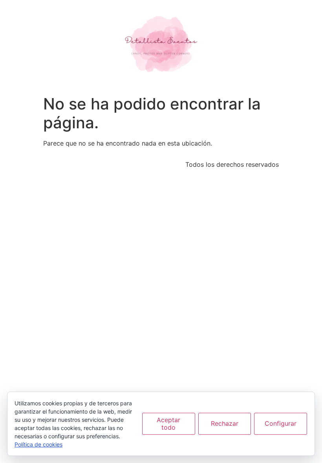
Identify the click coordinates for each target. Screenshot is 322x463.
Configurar (280, 423)
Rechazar (224, 423)
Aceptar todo (168, 423)
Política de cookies (38, 444)
